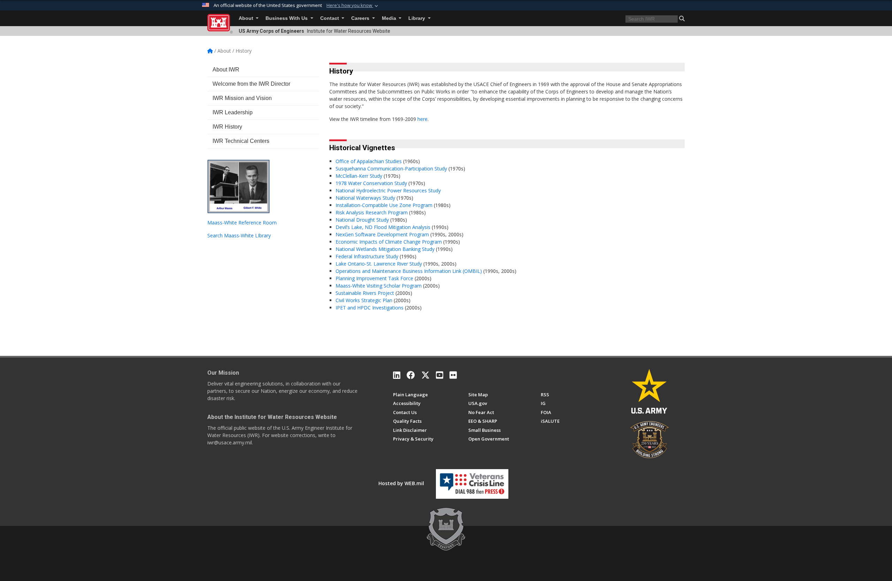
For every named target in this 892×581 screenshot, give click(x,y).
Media (390, 18)
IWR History (227, 127)
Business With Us (287, 18)
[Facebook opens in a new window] (411, 375)
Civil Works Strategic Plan (365, 300)
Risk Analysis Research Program (372, 212)
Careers (361, 18)
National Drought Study (363, 219)
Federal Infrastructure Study (367, 256)
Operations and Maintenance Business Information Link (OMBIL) (409, 271)
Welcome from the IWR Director (251, 84)
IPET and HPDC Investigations (370, 307)
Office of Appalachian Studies (369, 161)
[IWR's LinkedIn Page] (396, 375)
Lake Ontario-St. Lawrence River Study (379, 263)
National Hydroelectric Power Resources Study (388, 190)
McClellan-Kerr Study (360, 176)
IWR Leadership (233, 112)
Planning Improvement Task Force (375, 278)
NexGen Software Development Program (383, 234)
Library (417, 18)
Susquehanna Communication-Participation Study (391, 168)
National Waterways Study (366, 197)
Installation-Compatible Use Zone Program (385, 205)
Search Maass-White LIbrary (239, 235)
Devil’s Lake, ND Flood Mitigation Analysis (384, 227)
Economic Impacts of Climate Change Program (389, 241)
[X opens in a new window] (425, 375)
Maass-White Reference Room (242, 222)
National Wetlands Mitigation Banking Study (386, 249)
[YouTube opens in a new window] (439, 375)
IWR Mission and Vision (242, 98)
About (247, 18)
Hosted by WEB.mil (401, 483)
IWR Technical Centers (241, 141)
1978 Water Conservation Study (371, 183)
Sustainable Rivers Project (365, 293)
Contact (330, 18)
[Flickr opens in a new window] (453, 375)
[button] (352, 5)
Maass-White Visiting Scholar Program (379, 285)
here (422, 119)
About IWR (226, 69)
